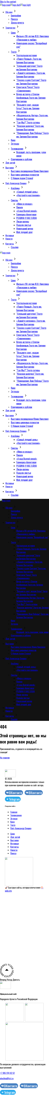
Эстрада (13, 818)
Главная (13, 812)
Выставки (14, 840)
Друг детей (15, 837)
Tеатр (12, 825)
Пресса (13, 853)
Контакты (14, 846)
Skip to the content (8, 1)
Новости (13, 850)
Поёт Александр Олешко (20, 828)
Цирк (12, 833)
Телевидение (16, 815)
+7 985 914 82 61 (7, 1073)
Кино (12, 821)
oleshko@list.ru (6, 1078)
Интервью (14, 843)
